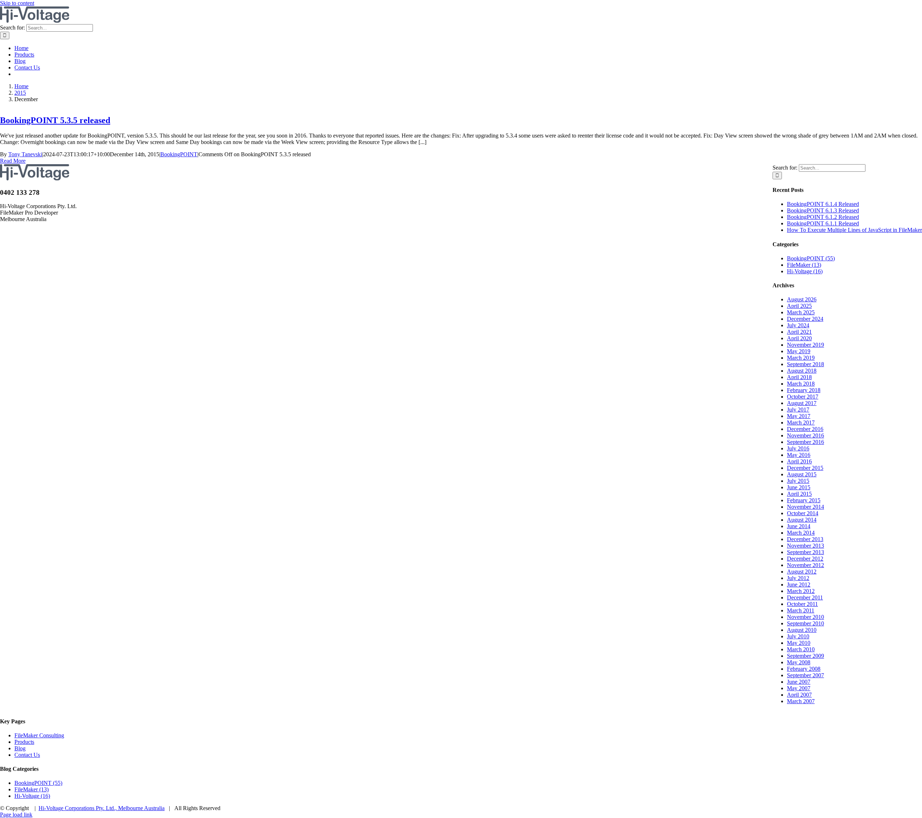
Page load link (16, 815)
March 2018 (801, 384)
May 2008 (798, 662)
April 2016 (799, 461)
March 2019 (801, 358)
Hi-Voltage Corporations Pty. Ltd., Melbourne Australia (102, 808)
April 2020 (799, 338)
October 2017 (802, 397)
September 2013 (805, 552)
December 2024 (805, 319)
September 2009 (805, 656)
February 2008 (803, 669)
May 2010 (798, 643)
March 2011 (800, 610)
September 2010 (805, 623)
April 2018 (799, 377)
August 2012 (801, 571)
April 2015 (799, 494)
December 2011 (805, 597)
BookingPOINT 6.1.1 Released (823, 223)
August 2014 (801, 520)
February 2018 (803, 390)
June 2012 (798, 584)
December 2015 (805, 468)
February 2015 (803, 500)
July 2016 (798, 448)
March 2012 (801, 591)
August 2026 (801, 299)
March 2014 (801, 533)
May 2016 (798, 455)
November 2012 (805, 565)
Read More (13, 161)
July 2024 (798, 325)
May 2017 (798, 416)
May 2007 (798, 688)
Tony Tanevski (25, 154)
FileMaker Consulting (39, 735)
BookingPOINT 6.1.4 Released (823, 204)
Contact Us (27, 755)
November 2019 (805, 345)
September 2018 (805, 364)
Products (24, 742)
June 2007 (798, 682)
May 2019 (798, 351)
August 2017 (801, 403)
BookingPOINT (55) (811, 258)
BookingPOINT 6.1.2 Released (823, 217)
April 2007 (799, 695)
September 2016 (805, 442)
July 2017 (798, 409)
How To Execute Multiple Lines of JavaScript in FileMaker (854, 230)
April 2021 (799, 332)
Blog (20, 748)
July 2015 (798, 481)
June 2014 (798, 526)
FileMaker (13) (804, 265)
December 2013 (805, 539)
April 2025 (799, 306)
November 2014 (805, 507)
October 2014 (802, 513)
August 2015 (801, 474)
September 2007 (805, 675)
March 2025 (801, 312)
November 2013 (805, 546)
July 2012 (798, 578)
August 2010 (801, 630)
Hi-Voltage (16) (805, 271)
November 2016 (805, 435)
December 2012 (805, 559)
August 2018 (801, 371)
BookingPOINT (178, 154)
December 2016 (805, 429)
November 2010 (805, 617)
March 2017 (801, 422)
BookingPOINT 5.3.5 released (55, 120)
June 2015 (798, 487)
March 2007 (801, 701)
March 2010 (801, 649)
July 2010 (798, 636)
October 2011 (802, 604)
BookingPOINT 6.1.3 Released (823, 210)
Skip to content (17, 3)
